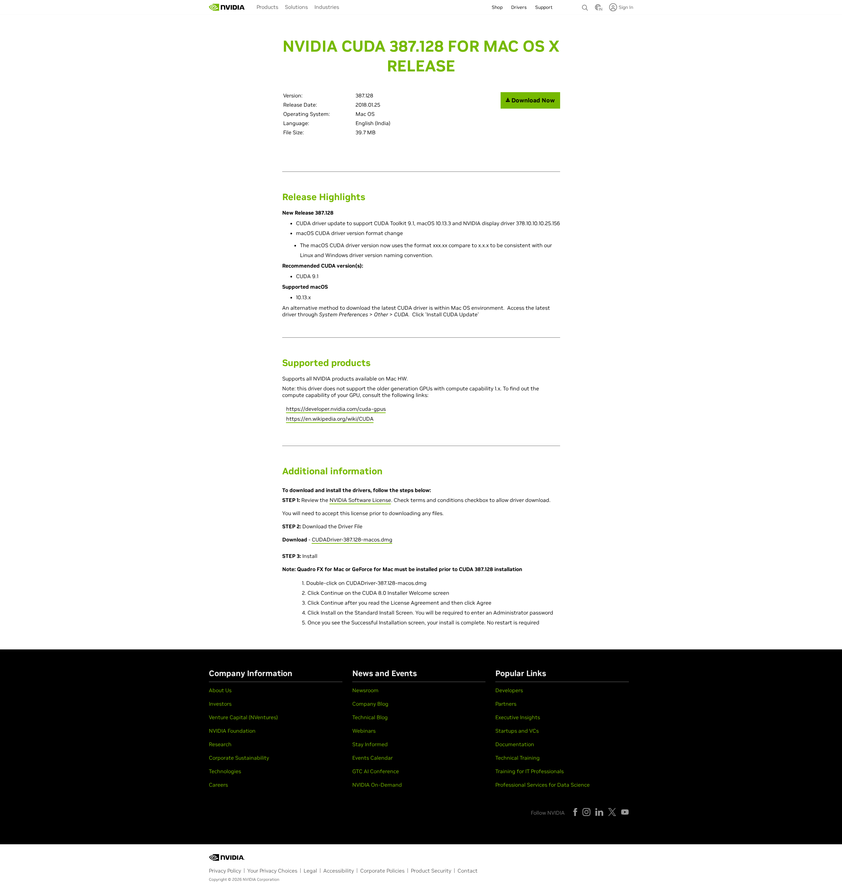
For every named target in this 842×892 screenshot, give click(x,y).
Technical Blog (370, 717)
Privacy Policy (225, 870)
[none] (585, 4)
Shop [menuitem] (497, 7)
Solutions (296, 7)
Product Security (431, 870)
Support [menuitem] (544, 7)
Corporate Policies (382, 870)
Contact (468, 870)
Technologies (225, 771)
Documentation (514, 744)
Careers (218, 784)
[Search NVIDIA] (585, 6)
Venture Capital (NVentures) (243, 717)
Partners (505, 703)
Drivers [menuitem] (519, 7)
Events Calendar (372, 757)
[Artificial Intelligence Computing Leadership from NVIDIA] (227, 7)
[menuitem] (267, 6)
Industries (326, 7)
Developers (509, 690)
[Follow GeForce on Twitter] (612, 812)
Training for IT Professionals (529, 771)
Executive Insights (517, 717)
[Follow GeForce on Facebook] (575, 812)
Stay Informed (370, 744)
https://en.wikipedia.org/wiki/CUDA (330, 418)
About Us (220, 690)
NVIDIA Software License (360, 500)
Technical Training (517, 757)
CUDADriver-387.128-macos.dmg (352, 539)
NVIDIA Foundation (232, 730)
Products (267, 7)
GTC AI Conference (375, 771)
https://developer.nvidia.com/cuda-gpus (336, 409)
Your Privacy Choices (272, 870)
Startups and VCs (517, 730)
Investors (220, 703)
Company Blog (370, 703)
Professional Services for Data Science (542, 784)
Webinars (364, 730)
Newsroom (365, 690)
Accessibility (338, 870)
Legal (310, 870)
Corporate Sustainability (239, 757)
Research (220, 744)
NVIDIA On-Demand (377, 784)
